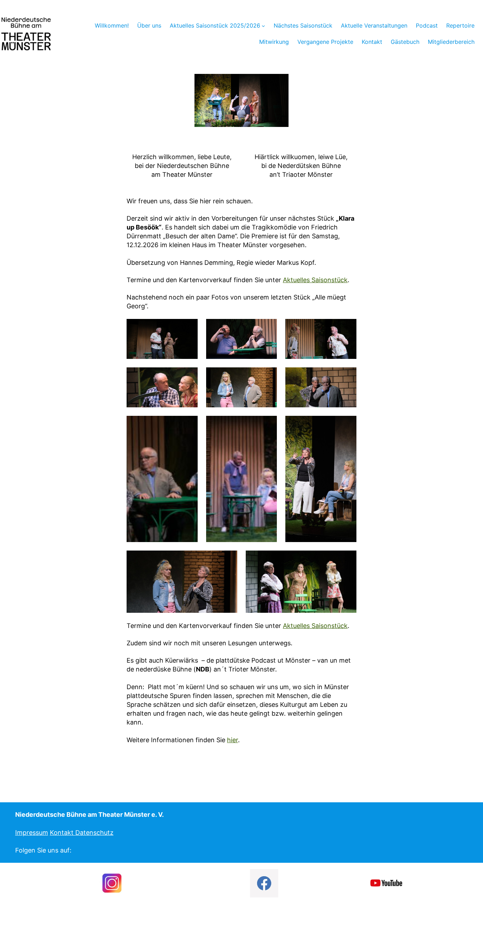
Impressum (31, 832)
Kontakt (62, 832)
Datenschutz (94, 832)
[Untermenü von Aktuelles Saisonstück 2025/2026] (263, 25)
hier (232, 740)
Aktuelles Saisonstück (315, 280)
